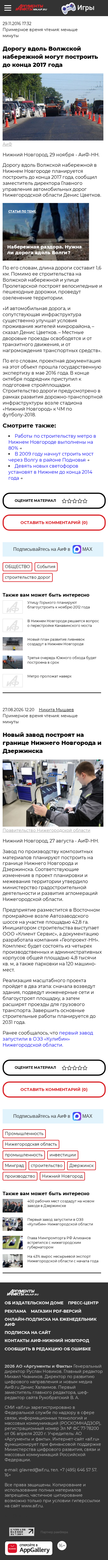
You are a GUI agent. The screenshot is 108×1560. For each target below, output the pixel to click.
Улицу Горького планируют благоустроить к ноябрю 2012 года (58, 604)
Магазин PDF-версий (56, 1311)
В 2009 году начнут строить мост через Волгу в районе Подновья (51, 457)
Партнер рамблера (54, 1532)
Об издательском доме (34, 1302)
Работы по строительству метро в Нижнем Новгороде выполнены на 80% (52, 442)
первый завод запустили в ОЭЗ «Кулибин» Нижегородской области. (48, 1039)
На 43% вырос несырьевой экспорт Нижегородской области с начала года (62, 1258)
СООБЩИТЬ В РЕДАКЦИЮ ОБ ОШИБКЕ (48, 1349)
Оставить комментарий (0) (54, 522)
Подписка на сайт (28, 1332)
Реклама (15, 1311)
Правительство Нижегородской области (46, 830)
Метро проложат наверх (49, 676)
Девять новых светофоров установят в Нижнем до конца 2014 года (50, 472)
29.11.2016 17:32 (17, 23)
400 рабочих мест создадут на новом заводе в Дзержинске (60, 1203)
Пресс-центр (83, 1302)
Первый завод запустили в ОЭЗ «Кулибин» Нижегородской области (60, 1221)
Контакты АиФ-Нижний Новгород (47, 1340)
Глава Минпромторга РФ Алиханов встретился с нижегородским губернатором (59, 1242)
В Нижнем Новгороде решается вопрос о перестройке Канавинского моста (63, 623)
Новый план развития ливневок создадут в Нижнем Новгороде (56, 641)
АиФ (7, 144)
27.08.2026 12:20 (18, 709)
